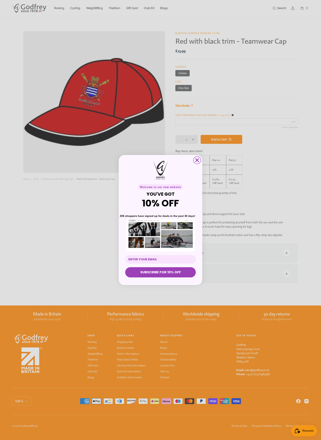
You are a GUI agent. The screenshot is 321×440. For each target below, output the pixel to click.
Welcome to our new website (160, 187)
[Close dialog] (197, 160)
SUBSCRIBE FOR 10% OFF (160, 272)
